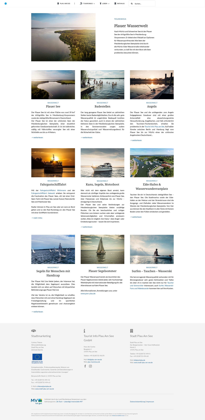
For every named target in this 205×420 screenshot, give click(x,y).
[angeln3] (152, 71)
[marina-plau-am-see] (152, 149)
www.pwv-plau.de (88, 293)
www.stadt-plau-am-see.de (44, 389)
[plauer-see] (63, 14)
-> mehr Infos (36, 218)
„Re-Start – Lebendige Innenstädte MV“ (69, 402)
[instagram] (90, 366)
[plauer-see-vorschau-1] (53, 71)
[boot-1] (102, 149)
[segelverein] (53, 236)
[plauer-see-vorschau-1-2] (102, 71)
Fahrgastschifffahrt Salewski (43, 193)
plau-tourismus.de (94, 362)
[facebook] (85, 366)
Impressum (150, 402)
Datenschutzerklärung (137, 402)
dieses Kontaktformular (118, 415)
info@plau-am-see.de (94, 359)
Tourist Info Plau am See (154, 126)
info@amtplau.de (139, 360)
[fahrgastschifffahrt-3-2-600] (53, 149)
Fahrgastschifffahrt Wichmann (53, 190)
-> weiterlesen (37, 137)
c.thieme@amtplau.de (44, 386)
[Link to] (6, 3)
